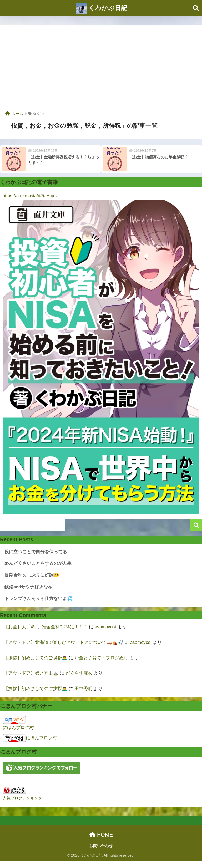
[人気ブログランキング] (14, 789)
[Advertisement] (101, 70)
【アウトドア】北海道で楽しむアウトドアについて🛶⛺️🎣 (63, 642)
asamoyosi (105, 626)
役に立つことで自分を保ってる (35, 551)
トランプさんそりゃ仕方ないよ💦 (38, 598)
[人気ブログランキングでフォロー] (41, 767)
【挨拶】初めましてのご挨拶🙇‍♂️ (35, 657)
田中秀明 (83, 688)
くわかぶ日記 (107, 7)
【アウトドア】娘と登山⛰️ (31, 673)
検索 (196, 525)
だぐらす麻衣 (78, 673)
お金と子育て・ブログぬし (101, 657)
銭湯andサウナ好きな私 (28, 586)
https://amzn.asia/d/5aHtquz (30, 195)
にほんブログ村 (18, 727)
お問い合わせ (101, 846)
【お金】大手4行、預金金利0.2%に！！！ (46, 626)
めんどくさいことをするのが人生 (38, 563)
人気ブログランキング (22, 798)
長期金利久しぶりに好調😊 (31, 575)
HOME (104, 835)
